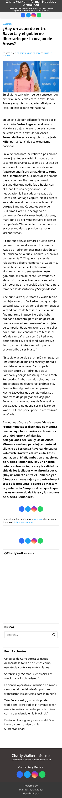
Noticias (7, 24)
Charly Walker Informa (31, 755)
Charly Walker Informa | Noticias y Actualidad (31, 3)
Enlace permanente (23, 522)
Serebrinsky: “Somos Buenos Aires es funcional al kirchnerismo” (28, 676)
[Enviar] (54, 634)
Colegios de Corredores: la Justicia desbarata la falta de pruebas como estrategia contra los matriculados (27, 663)
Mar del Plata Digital (31, 789)
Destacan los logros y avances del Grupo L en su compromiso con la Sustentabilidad (30, 724)
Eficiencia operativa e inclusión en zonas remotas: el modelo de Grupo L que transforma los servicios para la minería (30, 689)
